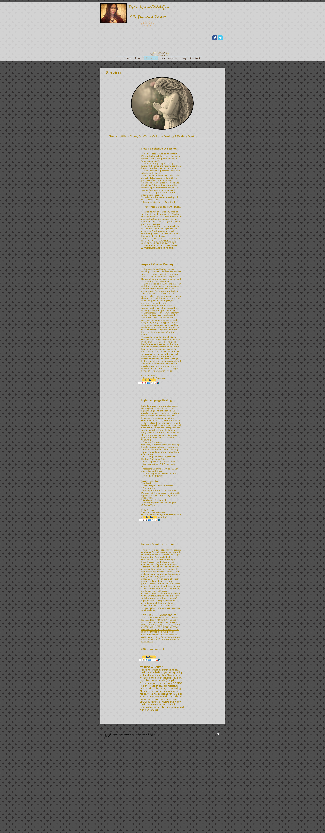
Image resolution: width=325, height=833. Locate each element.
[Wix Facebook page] (214, 37)
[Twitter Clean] (218, 734)
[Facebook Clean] (223, 734)
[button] (149, 381)
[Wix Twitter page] (220, 37)
